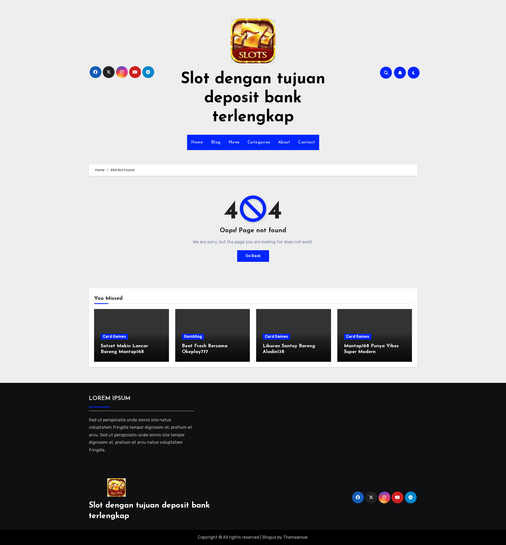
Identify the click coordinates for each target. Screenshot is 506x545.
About (284, 142)
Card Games (114, 336)
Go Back (253, 256)
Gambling (193, 336)
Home (197, 142)
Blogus (269, 537)
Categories (258, 142)
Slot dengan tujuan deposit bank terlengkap (253, 98)
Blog (216, 142)
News (234, 142)
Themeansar (295, 537)
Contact (306, 142)
